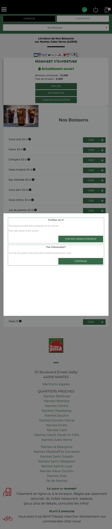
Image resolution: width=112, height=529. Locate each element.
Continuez (81, 261)
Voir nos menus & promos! (81, 239)
